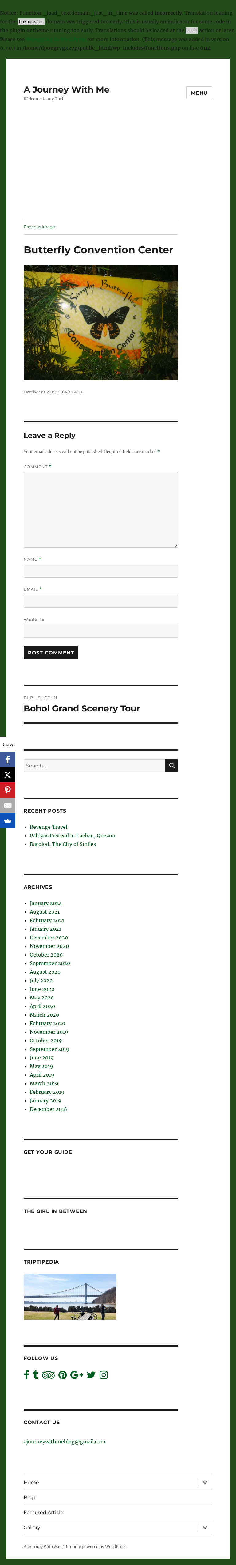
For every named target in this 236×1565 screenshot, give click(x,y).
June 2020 (42, 989)
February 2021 (47, 920)
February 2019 (47, 1092)
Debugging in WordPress (56, 39)
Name (32, 559)
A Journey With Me (67, 89)
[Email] (7, 805)
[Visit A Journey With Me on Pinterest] (62, 1377)
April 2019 (42, 1075)
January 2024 (46, 903)
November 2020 (49, 946)
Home (31, 1482)
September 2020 (50, 963)
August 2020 (45, 972)
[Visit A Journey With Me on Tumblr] (35, 1377)
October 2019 (46, 1040)
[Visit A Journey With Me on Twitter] (91, 1377)
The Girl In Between (55, 1211)
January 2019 (45, 1100)
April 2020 (42, 1006)
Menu (199, 93)
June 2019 (42, 1058)
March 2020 (44, 1015)
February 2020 (47, 1023)
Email (33, 589)
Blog (29, 1497)
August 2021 (45, 912)
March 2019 (44, 1083)
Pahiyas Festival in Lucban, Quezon (73, 835)
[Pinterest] (7, 790)
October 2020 (46, 955)
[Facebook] (7, 759)
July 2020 (41, 980)
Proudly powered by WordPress (96, 1546)
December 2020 (49, 937)
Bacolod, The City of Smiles (63, 844)
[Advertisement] (119, 174)
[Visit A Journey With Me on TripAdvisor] (48, 1377)
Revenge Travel (48, 827)
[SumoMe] (7, 820)
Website (34, 619)
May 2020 (42, 998)
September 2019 (49, 1049)
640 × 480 (72, 391)
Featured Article (43, 1512)
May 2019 (41, 1066)
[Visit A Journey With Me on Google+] (76, 1377)
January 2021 (45, 929)
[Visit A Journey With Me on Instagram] (104, 1377)
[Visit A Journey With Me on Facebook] (26, 1377)
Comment (38, 466)
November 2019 (49, 1032)
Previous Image (39, 226)
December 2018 (48, 1109)
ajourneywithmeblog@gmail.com (64, 1441)
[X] (7, 774)
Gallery (32, 1527)
